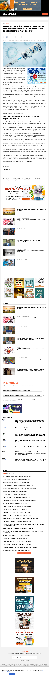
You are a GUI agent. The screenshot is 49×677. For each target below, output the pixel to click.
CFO (10, 40)
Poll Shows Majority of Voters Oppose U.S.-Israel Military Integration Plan (16, 494)
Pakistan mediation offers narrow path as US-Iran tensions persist (15, 491)
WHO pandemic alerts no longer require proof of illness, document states (16, 535)
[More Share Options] (25, 37)
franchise (32, 40)
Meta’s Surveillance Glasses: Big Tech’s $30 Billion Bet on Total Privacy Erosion (17, 476)
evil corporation (27, 40)
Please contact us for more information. (10, 400)
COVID (18, 40)
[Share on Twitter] (9, 37)
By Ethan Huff (6, 33)
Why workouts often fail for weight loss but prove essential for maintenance (16, 544)
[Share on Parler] (17, 37)
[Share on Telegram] (12, 37)
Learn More (5, 674)
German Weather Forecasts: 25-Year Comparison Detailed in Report (15, 503)
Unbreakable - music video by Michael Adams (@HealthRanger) (30, 446)
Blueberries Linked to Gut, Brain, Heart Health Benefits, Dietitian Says (15, 538)
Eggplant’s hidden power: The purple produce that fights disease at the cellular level (18, 485)
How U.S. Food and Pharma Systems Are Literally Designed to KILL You (16, 482)
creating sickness (16, 91)
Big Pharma (7, 40)
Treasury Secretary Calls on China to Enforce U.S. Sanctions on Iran (15, 509)
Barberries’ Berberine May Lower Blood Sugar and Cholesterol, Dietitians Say (17, 541)
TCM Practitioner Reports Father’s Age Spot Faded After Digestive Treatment (17, 512)
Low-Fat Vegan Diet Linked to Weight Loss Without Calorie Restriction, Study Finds (18, 497)
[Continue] (35, 657)
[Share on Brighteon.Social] (4, 37)
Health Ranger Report (7, 417)
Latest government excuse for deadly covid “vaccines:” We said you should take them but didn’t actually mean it (30, 339)
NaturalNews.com (6, 169)
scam (45, 40)
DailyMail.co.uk (6, 166)
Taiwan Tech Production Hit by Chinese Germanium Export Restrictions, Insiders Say (18, 528)
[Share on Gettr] (22, 37)
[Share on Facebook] (6, 37)
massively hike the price (19, 71)
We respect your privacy (24, 660)
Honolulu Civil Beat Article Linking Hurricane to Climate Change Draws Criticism (17, 515)
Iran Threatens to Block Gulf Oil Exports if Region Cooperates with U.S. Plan (16, 550)
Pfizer (40, 40)
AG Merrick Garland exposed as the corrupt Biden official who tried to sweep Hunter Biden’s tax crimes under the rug (31, 230)
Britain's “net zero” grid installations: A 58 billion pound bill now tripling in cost (17, 521)
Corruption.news (28, 161)
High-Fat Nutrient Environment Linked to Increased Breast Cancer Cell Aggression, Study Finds (20, 547)
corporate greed (14, 40)
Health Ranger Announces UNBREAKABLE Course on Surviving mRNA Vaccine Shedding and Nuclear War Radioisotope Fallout (30, 435)
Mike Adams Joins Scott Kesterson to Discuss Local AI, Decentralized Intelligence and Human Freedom (28, 428)
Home (4, 23)
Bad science (8, 23)
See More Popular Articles (24, 553)
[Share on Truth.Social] (20, 37)
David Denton (22, 40)
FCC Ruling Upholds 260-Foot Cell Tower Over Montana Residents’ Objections (17, 479)
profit (43, 40)
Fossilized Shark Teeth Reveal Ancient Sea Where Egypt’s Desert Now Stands (17, 506)
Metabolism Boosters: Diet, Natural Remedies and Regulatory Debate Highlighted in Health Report (20, 518)
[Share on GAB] (14, 37)
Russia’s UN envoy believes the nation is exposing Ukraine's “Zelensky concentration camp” (19, 500)
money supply (36, 40)
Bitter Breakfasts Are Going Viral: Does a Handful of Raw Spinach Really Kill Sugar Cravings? (19, 488)
